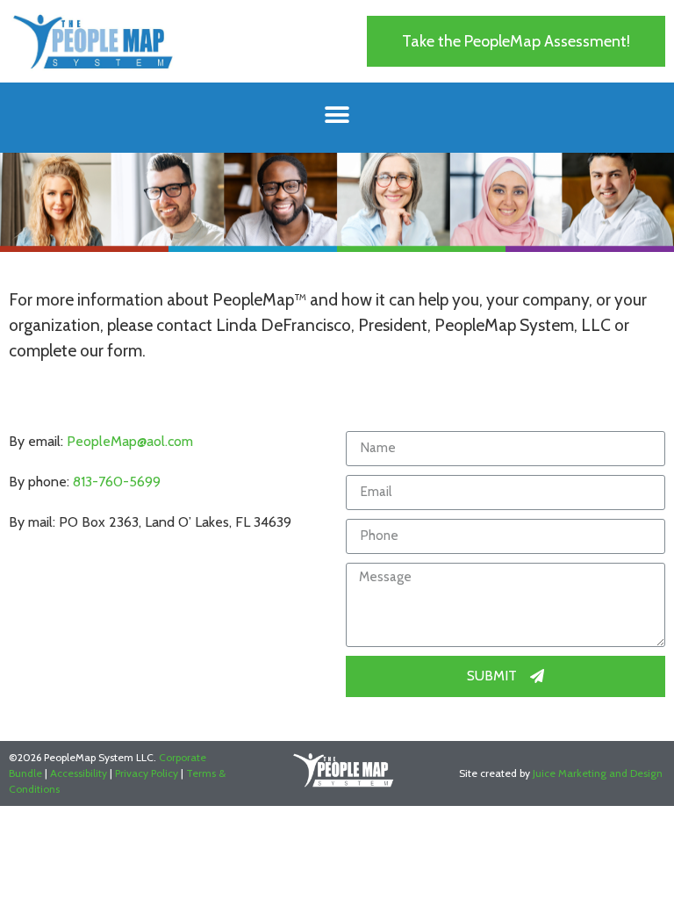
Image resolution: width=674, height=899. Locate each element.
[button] (516, 41)
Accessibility (78, 773)
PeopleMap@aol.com (130, 441)
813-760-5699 (117, 481)
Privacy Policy (146, 773)
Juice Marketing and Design (598, 773)
